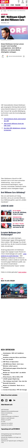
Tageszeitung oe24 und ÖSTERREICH (10, 429)
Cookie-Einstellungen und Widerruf (10, 416)
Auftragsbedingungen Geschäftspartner (11, 434)
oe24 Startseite (5, 410)
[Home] (1, 10)
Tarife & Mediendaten (6, 436)
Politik (3, 8)
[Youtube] (10, 400)
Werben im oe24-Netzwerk (7, 418)
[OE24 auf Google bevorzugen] (24, 56)
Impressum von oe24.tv (7, 425)
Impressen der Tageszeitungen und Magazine (12, 441)
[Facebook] (2, 400)
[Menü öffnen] (26, 5)
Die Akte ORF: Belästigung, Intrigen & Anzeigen (15, 129)
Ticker (2, 5)
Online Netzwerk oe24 (6, 404)
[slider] (8, 296)
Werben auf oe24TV (6, 420)
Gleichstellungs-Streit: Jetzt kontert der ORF (15, 120)
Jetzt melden (22, 272)
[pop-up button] (22, 296)
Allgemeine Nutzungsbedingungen (9, 411)
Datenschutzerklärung (6, 413)
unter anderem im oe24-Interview (13, 255)
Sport (7, 5)
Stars (12, 5)
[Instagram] (6, 400)
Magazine (17, 5)
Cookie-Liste (4, 415)
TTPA (2, 442)
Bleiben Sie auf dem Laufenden (9, 395)
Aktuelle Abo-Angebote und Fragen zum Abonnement (11, 438)
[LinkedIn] (14, 400)
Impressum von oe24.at (7, 423)
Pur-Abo (3, 422)
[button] (14, 291)
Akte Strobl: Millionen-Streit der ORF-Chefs (14, 125)
